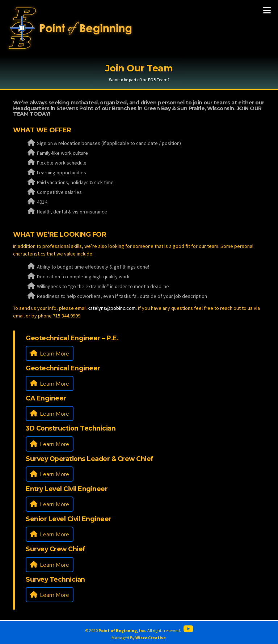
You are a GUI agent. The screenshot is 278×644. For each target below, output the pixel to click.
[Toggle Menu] (267, 10)
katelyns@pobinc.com (112, 308)
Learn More (53, 353)
